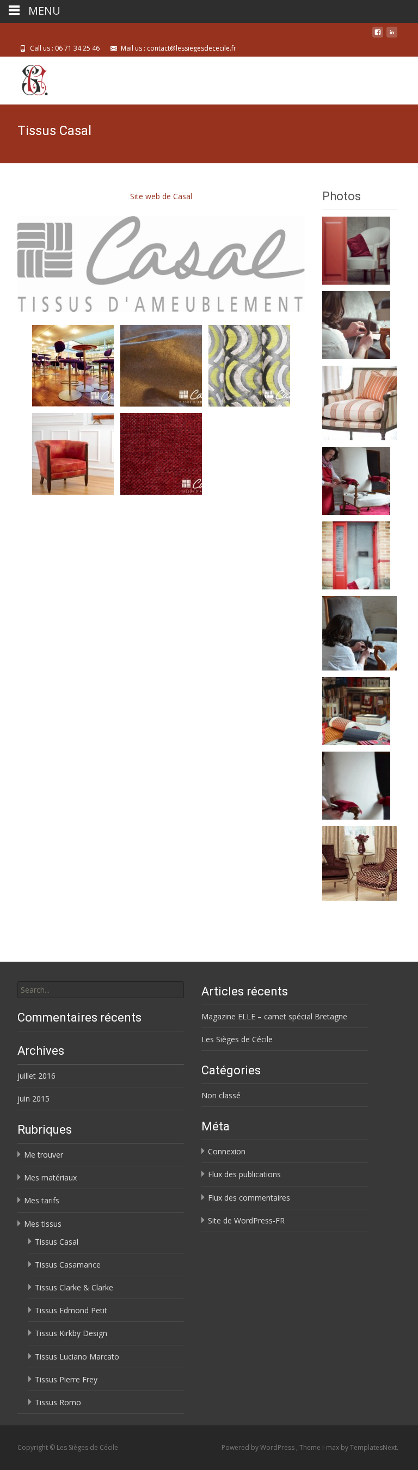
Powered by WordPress (259, 1447)
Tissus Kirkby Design (71, 1333)
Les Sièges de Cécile (237, 1039)
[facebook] (377, 36)
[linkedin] (391, 36)
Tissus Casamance (68, 1264)
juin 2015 (33, 1098)
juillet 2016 (36, 1076)
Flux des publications (244, 1174)
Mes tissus (43, 1224)
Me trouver (43, 1154)
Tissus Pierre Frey (66, 1379)
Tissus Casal (56, 1242)
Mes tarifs (41, 1200)
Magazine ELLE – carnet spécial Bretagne (274, 1016)
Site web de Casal (161, 196)
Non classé (221, 1095)
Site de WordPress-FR (246, 1220)
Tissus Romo (58, 1402)
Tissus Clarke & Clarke (74, 1287)
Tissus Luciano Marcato (77, 1356)
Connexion (226, 1151)
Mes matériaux (50, 1177)
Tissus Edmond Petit (71, 1310)
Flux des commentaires (249, 1197)
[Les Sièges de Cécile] (25, 78)
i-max (331, 1447)
